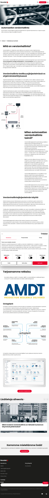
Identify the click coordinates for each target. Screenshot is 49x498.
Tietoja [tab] (40, 237)
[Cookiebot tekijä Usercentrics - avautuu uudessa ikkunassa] (42, 234)
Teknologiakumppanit (5, 468)
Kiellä (9, 263)
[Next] (47, 399)
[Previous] (44, 399)
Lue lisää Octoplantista (24, 391)
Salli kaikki (40, 263)
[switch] (18, 258)
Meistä (2, 466)
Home (3, 41)
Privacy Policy (3, 476)
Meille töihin (3, 471)
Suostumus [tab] (8, 237)
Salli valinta (24, 263)
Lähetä (45, 483)
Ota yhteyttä (42, 2)
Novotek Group (4, 473)
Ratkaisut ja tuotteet (12, 41)
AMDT (25, 277)
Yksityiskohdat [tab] (24, 237)
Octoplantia (27, 95)
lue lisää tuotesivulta (24, 312)
